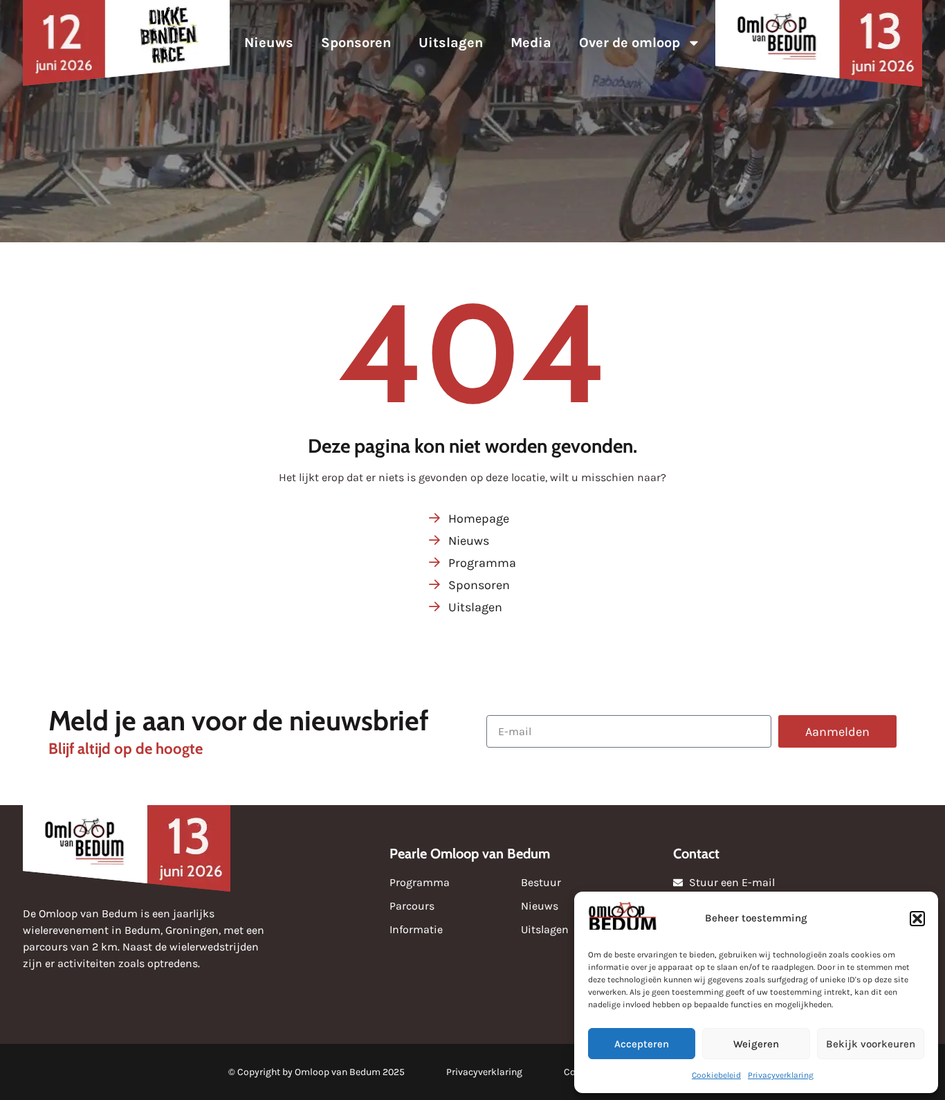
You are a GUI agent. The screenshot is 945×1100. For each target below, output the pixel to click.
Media (531, 43)
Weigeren (756, 1044)
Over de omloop (629, 43)
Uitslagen (451, 43)
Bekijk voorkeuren (870, 1044)
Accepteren (641, 1044)
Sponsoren (356, 43)
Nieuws (268, 43)
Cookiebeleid (716, 1075)
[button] (917, 919)
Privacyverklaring (781, 1075)
